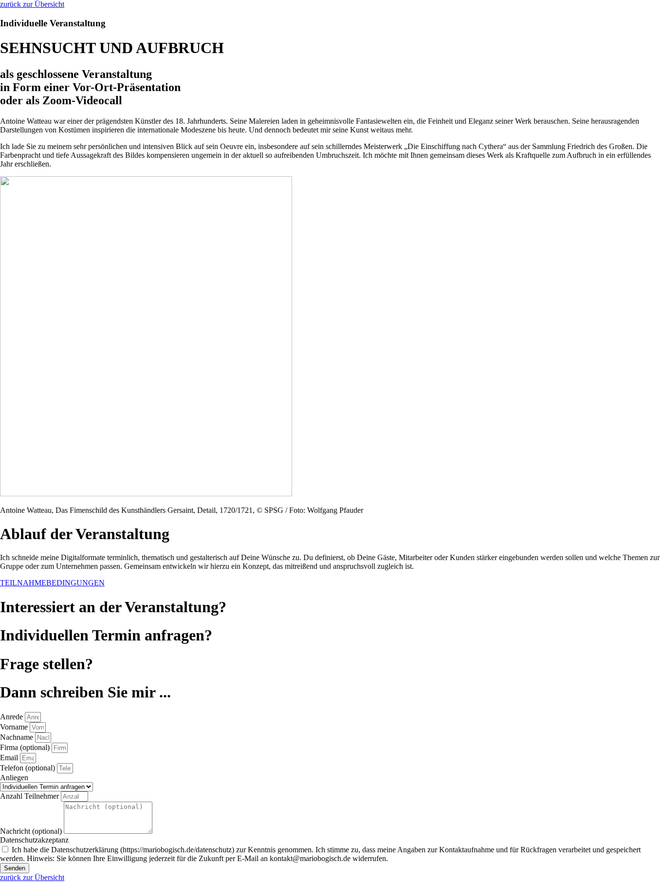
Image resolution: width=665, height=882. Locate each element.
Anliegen (14, 777)
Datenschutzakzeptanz (34, 840)
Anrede (12, 717)
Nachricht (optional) (32, 831)
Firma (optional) (26, 747)
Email (10, 757)
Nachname (17, 737)
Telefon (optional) (28, 768)
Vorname (15, 727)
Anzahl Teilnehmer (30, 796)
